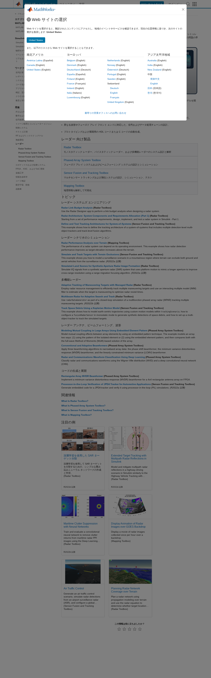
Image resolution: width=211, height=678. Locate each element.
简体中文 (155, 79)
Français (114, 97)
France (70, 83)
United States (34, 69)
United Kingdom (115, 102)
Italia (69, 92)
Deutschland (73, 69)
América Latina (34, 60)
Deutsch (114, 88)
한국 (150, 92)
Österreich (112, 69)
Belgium (71, 60)
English (114, 92)
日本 (150, 88)
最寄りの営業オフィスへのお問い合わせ (105, 113)
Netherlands (113, 60)
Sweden (111, 79)
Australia (152, 60)
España (71, 74)
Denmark (71, 65)
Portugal (111, 74)
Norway (111, 65)
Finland (71, 79)
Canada (31, 65)
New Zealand (154, 69)
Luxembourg (73, 97)
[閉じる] (183, 9)
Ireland (70, 88)
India (150, 65)
